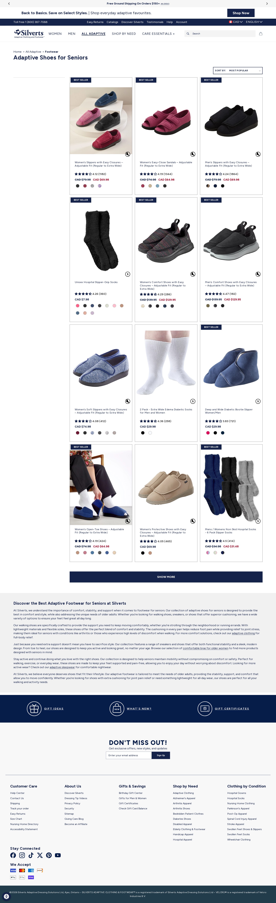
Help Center (17, 793)
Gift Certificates (128, 803)
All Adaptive (33, 51)
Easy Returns (17, 813)
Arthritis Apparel (182, 803)
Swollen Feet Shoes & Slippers (244, 829)
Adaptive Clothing (183, 793)
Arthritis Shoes (181, 808)
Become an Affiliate (76, 824)
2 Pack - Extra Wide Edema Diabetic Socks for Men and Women (166, 411)
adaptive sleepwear (62, 667)
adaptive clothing (243, 633)
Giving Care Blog (74, 818)
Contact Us (17, 798)
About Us (73, 786)
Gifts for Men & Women (132, 798)
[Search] (188, 34)
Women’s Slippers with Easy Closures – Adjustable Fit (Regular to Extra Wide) (99, 164)
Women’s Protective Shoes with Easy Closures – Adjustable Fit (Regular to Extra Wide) (163, 532)
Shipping (15, 803)
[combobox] (220, 33)
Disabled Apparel (182, 824)
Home (17, 51)
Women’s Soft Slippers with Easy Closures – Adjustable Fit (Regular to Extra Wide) (101, 411)
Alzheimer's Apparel (184, 798)
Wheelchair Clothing (238, 839)
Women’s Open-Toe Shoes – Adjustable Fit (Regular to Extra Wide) (99, 531)
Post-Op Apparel (237, 813)
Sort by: (220, 70)
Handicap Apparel (183, 834)
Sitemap (69, 813)
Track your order (19, 808)
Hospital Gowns (236, 793)
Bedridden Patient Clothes (188, 813)
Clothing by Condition (246, 786)
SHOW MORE (166, 577)
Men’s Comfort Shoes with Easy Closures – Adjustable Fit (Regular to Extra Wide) (231, 284)
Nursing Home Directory (24, 824)
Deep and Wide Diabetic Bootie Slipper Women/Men (229, 411)
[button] (57, 34)
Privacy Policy (72, 803)
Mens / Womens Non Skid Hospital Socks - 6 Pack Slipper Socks (230, 531)
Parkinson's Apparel (238, 808)
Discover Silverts (74, 793)
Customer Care (23, 786)
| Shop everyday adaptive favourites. (86, 13)
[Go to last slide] (9, 3)
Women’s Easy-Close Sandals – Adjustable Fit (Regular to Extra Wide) (166, 164)
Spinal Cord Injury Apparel (242, 818)
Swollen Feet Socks (238, 834)
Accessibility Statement (24, 829)
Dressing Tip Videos (76, 798)
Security (69, 808)
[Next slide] (267, 3)
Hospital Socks (236, 798)
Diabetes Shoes (182, 818)
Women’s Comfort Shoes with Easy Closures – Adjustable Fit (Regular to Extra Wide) (163, 285)
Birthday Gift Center (130, 793)
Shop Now (241, 13)
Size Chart (16, 818)
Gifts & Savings (132, 786)
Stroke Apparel (235, 824)
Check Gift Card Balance (133, 808)
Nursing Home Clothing (241, 803)
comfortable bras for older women (205, 648)
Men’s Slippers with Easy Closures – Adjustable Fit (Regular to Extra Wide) (228, 164)
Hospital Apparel (182, 839)
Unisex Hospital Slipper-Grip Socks (96, 282)
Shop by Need (185, 786)
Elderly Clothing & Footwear (189, 829)
